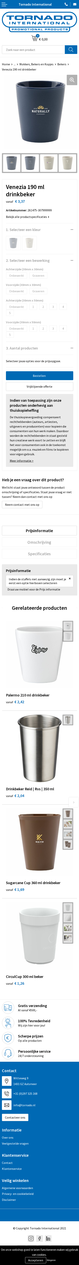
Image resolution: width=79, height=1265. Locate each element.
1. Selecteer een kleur (23, 229)
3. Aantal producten (22, 348)
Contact (7, 1163)
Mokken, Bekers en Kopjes (36, 64)
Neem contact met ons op (22, 505)
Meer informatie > (22, 461)
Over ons (7, 1137)
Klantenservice (12, 1169)
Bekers (61, 64)
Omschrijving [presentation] (39, 542)
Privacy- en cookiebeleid (18, 1194)
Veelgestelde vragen (15, 1143)
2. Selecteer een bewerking (28, 260)
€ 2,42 (15, 701)
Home (6, 64)
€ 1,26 (15, 983)
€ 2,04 (15, 795)
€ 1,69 (15, 889)
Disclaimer (9, 1200)
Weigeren (51, 1260)
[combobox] (33, 49)
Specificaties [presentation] (39, 553)
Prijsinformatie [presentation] (39, 530)
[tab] (39, 530)
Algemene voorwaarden (17, 1188)
